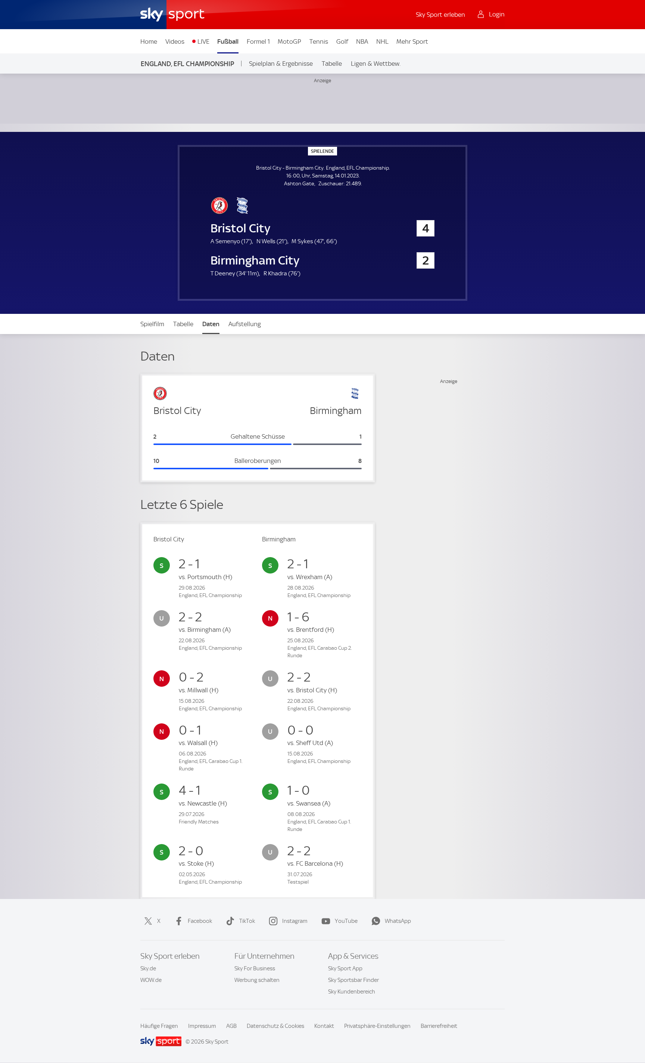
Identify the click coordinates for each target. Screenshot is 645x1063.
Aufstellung (244, 324)
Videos (174, 41)
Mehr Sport (412, 41)
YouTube (346, 921)
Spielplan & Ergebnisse (281, 63)
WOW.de (151, 980)
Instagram (295, 921)
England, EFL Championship (187, 64)
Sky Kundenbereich (351, 991)
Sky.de (148, 968)
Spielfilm (152, 324)
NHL (382, 41)
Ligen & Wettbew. (376, 63)
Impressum (202, 1026)
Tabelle (332, 63)
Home (148, 41)
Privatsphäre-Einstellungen (377, 1026)
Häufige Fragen (159, 1026)
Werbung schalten (257, 980)
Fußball (228, 41)
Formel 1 (258, 41)
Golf (342, 41)
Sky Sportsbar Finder (353, 980)
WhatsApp (398, 921)
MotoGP (289, 41)
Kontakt (324, 1026)
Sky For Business (254, 968)
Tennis (318, 41)
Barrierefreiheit (439, 1026)
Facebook (200, 921)
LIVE (203, 41)
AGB (231, 1026)
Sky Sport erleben (440, 14)
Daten (210, 324)
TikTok (247, 921)
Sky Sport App (345, 968)
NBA (362, 41)
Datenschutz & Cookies (275, 1026)
